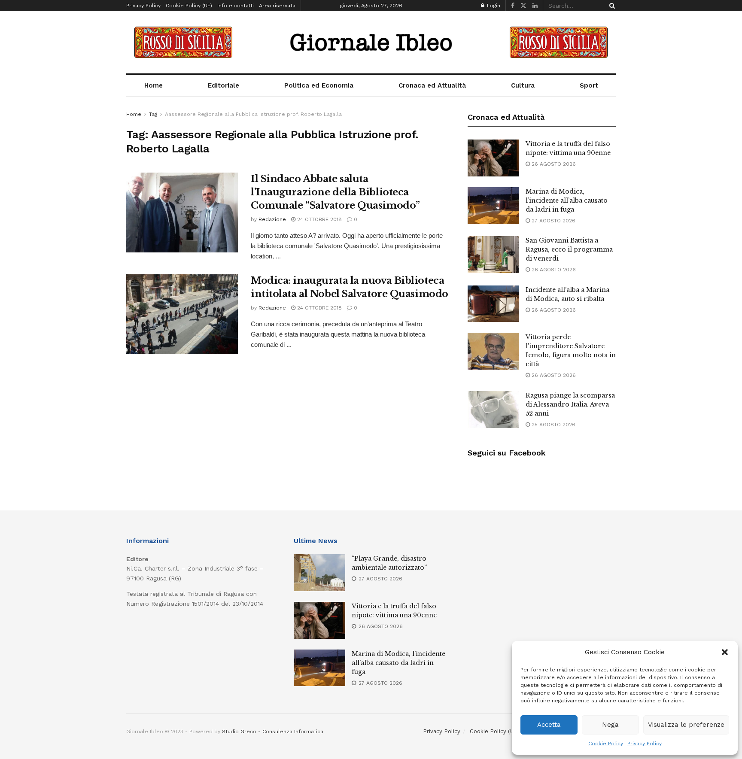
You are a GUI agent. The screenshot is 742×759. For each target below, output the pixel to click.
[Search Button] (610, 5)
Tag (153, 114)
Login (492, 6)
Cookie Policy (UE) (189, 6)
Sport (589, 85)
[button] (725, 652)
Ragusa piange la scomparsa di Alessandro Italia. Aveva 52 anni (570, 404)
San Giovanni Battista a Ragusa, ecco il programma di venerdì (569, 249)
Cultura (523, 85)
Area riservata (277, 6)
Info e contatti (235, 6)
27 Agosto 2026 (552, 221)
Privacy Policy (644, 744)
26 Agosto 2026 (553, 164)
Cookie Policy (605, 744)
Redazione (272, 219)
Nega (610, 725)
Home (153, 85)
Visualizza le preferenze (686, 725)
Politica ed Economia (318, 85)
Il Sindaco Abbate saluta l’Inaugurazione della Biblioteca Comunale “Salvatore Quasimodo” (335, 192)
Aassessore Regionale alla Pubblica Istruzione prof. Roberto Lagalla (253, 114)
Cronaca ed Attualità (432, 85)
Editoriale (223, 85)
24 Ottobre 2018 (318, 219)
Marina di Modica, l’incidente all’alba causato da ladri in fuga (567, 200)
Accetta (549, 725)
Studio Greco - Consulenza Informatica (272, 732)
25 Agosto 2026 (552, 425)
